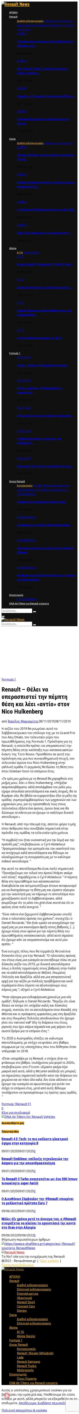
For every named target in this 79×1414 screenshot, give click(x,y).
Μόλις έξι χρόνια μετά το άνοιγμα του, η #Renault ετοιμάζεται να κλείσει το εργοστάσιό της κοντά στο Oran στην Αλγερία (39, 1223)
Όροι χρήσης (49, 1261)
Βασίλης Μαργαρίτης (23, 721)
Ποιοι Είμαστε (27, 599)
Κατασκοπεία (26, 494)
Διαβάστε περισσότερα (54, 1403)
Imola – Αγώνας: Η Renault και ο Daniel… (42, 365)
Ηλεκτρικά (24, 1298)
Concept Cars (26, 1306)
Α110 (20, 256)
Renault (13, 16)
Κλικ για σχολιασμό (16, 1112)
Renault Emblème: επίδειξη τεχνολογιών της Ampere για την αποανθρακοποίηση (35, 1161)
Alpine (12, 248)
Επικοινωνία (16, 595)
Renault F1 (23, 1104)
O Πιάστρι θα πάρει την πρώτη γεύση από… (45, 415)
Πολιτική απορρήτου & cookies (24, 1410)
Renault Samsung (28, 1362)
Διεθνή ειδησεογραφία (32, 1285)
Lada (20, 1357)
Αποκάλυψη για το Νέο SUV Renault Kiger (43, 525)
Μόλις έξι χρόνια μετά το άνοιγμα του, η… (44, 232)
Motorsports (25, 1370)
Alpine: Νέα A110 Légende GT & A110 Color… (45, 264)
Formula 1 (14, 353)
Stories (22, 1311)
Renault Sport (26, 1302)
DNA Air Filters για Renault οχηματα (29, 603)
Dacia (12, 138)
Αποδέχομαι (28, 1403)
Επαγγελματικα (27, 1294)
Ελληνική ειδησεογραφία (34, 1289)
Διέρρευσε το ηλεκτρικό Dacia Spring (41, 501)
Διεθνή (22, 33)
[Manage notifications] (7, 1395)
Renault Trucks (26, 1366)
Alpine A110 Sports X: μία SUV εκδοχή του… (44, 287)
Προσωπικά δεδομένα (18, 1265)
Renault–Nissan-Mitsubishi (35, 1353)
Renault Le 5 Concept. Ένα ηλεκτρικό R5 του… (46, 96)
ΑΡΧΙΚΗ (13, 12)
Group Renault (17, 481)
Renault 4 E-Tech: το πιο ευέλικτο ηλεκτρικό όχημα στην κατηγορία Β (35, 1141)
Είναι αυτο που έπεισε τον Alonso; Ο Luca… (45, 466)
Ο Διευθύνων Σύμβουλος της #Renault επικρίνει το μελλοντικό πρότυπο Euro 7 (38, 1201)
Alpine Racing (26, 1336)
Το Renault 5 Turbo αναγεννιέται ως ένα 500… (46, 209)
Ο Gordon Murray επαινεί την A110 (39, 338)
